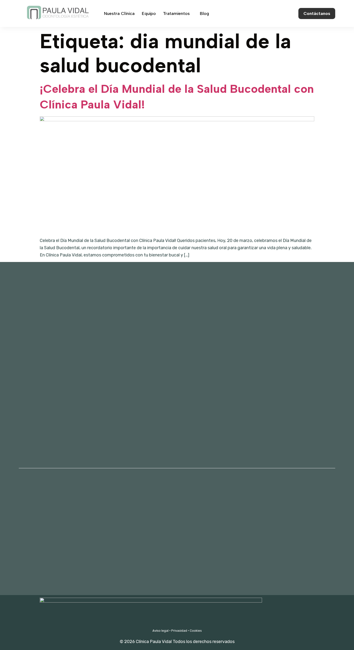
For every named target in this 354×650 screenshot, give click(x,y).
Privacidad (179, 630)
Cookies (196, 630)
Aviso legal (160, 630)
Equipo (149, 13)
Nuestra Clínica (119, 13)
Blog (204, 13)
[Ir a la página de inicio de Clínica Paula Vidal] (57, 23)
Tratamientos (176, 13)
